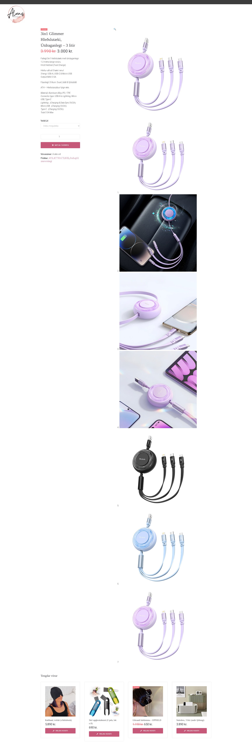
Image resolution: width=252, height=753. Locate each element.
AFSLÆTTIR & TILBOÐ (59, 158)
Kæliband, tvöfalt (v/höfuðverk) (58, 720)
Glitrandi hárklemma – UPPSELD (147, 720)
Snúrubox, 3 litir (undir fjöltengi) (190, 720)
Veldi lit (44, 121)
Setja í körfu (62, 145)
